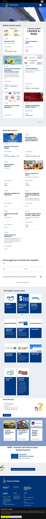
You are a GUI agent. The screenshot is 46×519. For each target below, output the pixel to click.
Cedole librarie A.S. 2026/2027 (10, 236)
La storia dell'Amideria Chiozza (9, 432)
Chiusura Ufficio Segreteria (9, 165)
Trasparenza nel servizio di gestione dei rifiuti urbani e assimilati (28, 488)
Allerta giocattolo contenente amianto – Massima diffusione (32, 139)
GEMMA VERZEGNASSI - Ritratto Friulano (32, 106)
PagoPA (8, 304)
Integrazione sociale (13, 85)
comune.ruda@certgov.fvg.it (29, 497)
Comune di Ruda (13, 481)
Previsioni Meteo (22, 330)
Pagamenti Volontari (9, 330)
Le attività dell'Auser (31, 68)
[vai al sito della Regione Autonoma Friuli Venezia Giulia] (4, 1)
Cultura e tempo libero (8, 51)
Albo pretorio (16, 487)
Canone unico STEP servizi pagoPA (23, 305)
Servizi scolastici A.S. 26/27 (31, 174)
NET (20, 354)
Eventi (15, 51)
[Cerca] (40, 5)
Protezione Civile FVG (9, 355)
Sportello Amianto (21, 379)
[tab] (21, 314)
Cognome (25, 268)
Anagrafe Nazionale (34, 305)
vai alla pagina (7, 415)
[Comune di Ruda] (4, 480)
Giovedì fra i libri (9, 41)
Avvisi (18, 156)
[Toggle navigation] (3, 5)
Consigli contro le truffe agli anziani (11, 106)
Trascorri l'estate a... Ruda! (31, 42)
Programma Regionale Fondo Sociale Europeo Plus (32, 195)
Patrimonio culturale (29, 115)
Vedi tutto (39, 121)
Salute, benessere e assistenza (10, 156)
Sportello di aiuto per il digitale (11, 147)
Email (4, 263)
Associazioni (7, 85)
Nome (4, 268)
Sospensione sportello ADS (11, 214)
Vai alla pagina (7, 46)
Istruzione (27, 185)
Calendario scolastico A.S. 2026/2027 (12, 194)
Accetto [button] (3, 516)
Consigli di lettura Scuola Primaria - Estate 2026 (33, 214)
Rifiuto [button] (8, 516)
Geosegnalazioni (36, 329)
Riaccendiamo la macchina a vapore (22, 432)
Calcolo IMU (35, 354)
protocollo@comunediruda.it (29, 503)
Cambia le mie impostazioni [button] (16, 516)
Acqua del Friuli (9, 379)
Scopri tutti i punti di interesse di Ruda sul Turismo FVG (23, 469)
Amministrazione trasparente (6, 487)
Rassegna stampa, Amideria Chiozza (35, 432)
